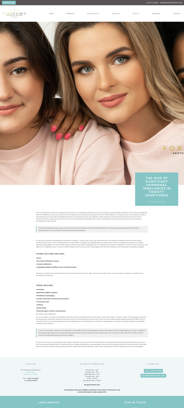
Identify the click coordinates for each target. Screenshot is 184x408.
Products (70, 13)
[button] (93, 13)
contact (176, 13)
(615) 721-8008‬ (152, 3)
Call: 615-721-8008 (153, 371)
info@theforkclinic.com (171, 3)
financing (156, 13)
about (51, 13)
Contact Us (8, 3)
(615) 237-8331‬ (32, 380)
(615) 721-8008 (33, 378)
